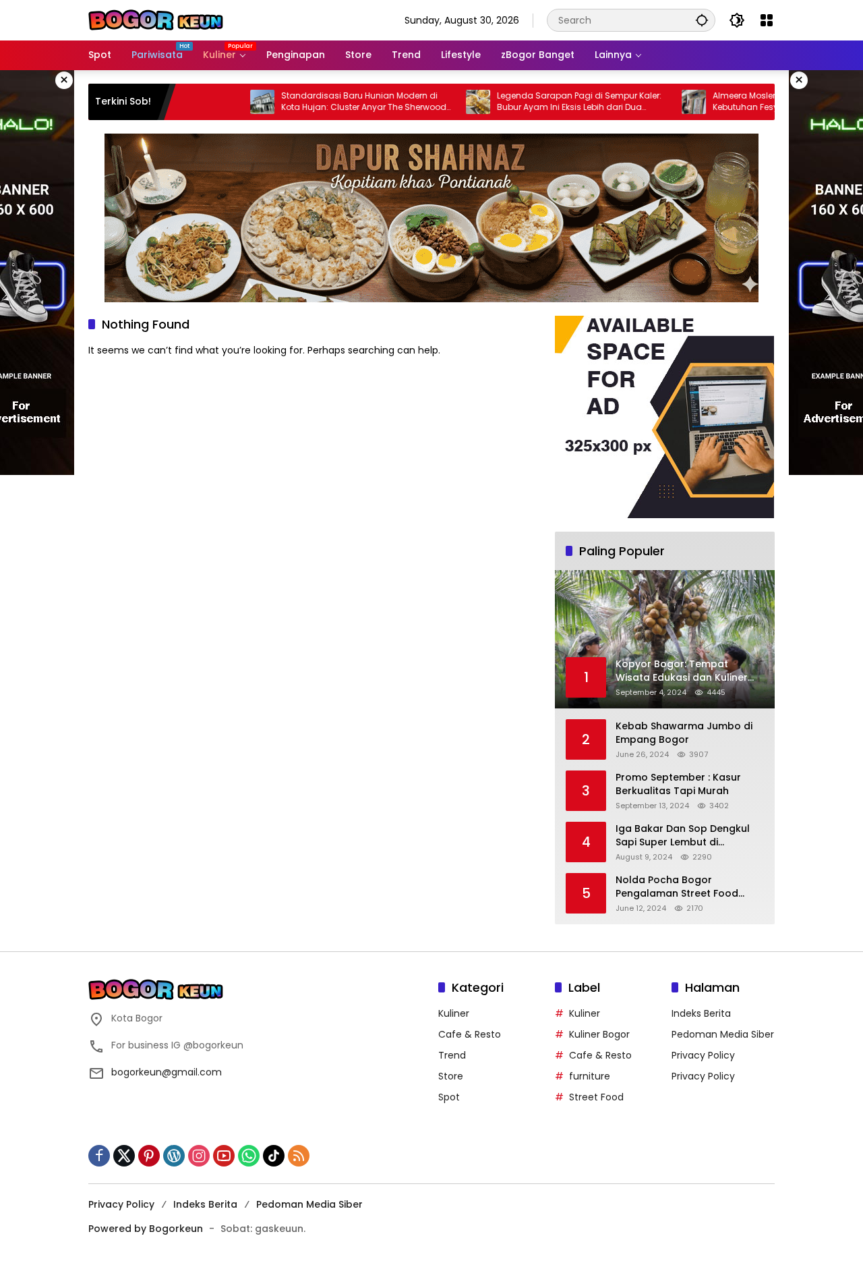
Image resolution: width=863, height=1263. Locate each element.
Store (450, 1076)
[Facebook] (99, 1156)
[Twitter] (124, 1156)
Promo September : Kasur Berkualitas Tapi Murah (678, 784)
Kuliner (453, 1013)
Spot (449, 1097)
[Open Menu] (766, 20)
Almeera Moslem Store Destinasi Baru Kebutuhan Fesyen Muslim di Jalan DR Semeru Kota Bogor (758, 101)
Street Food (596, 1097)
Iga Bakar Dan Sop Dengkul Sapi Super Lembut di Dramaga (683, 835)
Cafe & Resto (469, 1034)
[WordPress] (174, 1156)
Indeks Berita (701, 1013)
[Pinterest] (149, 1156)
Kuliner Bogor (599, 1034)
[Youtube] (224, 1156)
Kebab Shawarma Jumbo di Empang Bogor (684, 733)
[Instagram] (199, 1156)
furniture (589, 1076)
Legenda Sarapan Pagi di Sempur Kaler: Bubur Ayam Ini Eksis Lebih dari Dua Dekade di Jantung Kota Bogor (546, 101)
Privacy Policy (703, 1055)
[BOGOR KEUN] (155, 19)
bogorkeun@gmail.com (166, 1072)
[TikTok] (274, 1156)
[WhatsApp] (249, 1156)
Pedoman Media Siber (723, 1034)
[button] (701, 20)
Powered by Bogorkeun (145, 1228)
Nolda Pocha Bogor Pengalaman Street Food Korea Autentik (677, 887)
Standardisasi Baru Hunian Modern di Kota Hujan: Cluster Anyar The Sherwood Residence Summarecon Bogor (330, 101)
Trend (452, 1055)
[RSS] (298, 1156)
